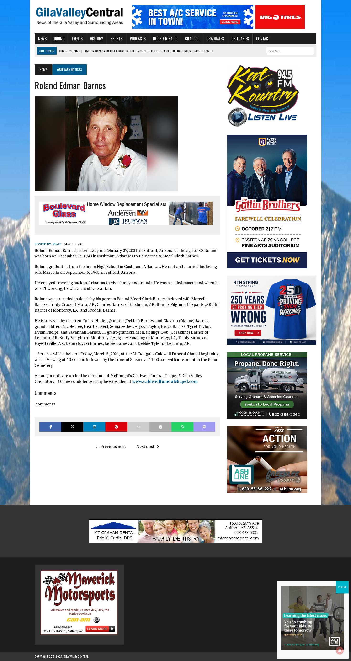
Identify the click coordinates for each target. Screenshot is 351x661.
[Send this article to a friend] (138, 427)
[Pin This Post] (116, 427)
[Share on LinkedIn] (94, 427)
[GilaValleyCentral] (79, 16)
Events (77, 39)
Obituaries (240, 39)
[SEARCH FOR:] (290, 50)
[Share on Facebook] (50, 427)
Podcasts (138, 39)
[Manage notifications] (340, 650)
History (96, 39)
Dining (59, 39)
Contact (263, 39)
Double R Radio (165, 39)
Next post (145, 446)
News (42, 39)
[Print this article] (160, 427)
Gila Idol (192, 39)
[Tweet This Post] (72, 427)
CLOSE (342, 587)
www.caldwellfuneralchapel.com (165, 381)
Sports (116, 39)
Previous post (113, 446)
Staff (57, 244)
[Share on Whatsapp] (182, 427)
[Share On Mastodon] (204, 427)
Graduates (215, 39)
